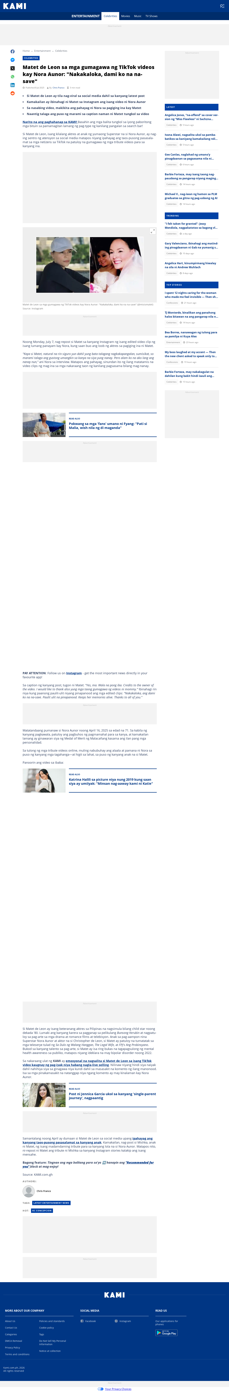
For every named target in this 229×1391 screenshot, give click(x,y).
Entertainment (86, 16)
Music (137, 16)
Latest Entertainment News (51, 1202)
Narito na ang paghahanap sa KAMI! (50, 122)
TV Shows (152, 16)
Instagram (74, 673)
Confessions (172, 302)
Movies (125, 16)
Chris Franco (58, 87)
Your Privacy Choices (118, 1389)
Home (26, 50)
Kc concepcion (42, 1210)
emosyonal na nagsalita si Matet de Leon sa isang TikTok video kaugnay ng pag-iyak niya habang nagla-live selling (87, 1063)
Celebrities (110, 16)
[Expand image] (153, 231)
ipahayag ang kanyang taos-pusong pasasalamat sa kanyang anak (88, 1140)
